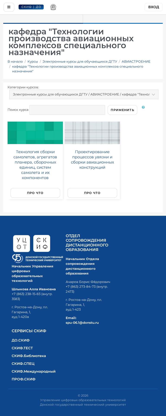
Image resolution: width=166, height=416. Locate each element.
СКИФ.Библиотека (29, 356)
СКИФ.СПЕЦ (23, 364)
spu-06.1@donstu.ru (82, 323)
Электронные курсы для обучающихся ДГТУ (80, 61)
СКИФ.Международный (34, 371)
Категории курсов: (23, 87)
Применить (122, 110)
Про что (35, 193)
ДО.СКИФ (21, 340)
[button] (144, 110)
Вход (153, 7)
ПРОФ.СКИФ (23, 379)
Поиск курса (18, 110)
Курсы (32, 61)
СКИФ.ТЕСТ (22, 348)
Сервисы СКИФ (29, 331)
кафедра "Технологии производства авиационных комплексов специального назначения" (77, 68)
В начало (15, 61)
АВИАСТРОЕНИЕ (136, 61)
